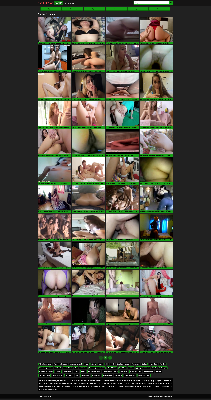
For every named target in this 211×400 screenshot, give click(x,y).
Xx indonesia (85, 375)
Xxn (76, 368)
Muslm (93, 364)
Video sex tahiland (76, 364)
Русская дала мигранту (97, 368)
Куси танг (83, 368)
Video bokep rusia (45, 364)
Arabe (100, 364)
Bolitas (144, 364)
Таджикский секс (44, 396)
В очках (58, 371)
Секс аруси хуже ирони (110, 371)
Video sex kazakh (130, 375)
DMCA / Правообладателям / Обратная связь (160, 396)
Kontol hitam (68, 368)
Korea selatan (148, 371)
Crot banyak (163, 368)
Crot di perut (96, 375)
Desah (154, 368)
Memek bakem (112, 368)
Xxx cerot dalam (44, 375)
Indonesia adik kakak (46, 371)
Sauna (87, 364)
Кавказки (116, 9)
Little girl (58, 368)
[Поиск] (171, 3)
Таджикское (50, 3)
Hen (77, 375)
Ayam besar (67, 371)
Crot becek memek (94, 371)
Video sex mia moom (60, 364)
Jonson (131, 368)
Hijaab (83, 371)
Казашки (72, 9)
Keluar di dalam (57, 375)
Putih (112, 364)
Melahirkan (124, 371)
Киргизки (94, 9)
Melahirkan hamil (135, 371)
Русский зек (153, 364)
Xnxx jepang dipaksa (45, 368)
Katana (76, 371)
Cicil (106, 364)
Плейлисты (70, 3)
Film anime (118, 375)
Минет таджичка (144, 375)
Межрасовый (107, 375)
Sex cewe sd (69, 375)
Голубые (163, 364)
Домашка (159, 9)
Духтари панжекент (142, 368)
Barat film (122, 368)
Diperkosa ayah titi (123, 364)
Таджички (51, 9)
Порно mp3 (135, 364)
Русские (138, 9)
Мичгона (158, 371)
